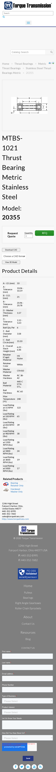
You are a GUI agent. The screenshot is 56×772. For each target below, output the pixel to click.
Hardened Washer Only (17, 490)
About (28, 617)
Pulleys (28, 592)
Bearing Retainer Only (17, 484)
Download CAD (11, 250)
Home (5, 63)
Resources (28, 632)
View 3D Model (11, 262)
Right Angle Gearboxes (28, 603)
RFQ (44, 233)
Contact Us (28, 623)
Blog (28, 639)
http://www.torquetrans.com (15, 519)
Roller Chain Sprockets (28, 608)
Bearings (28, 597)
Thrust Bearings (23, 63)
